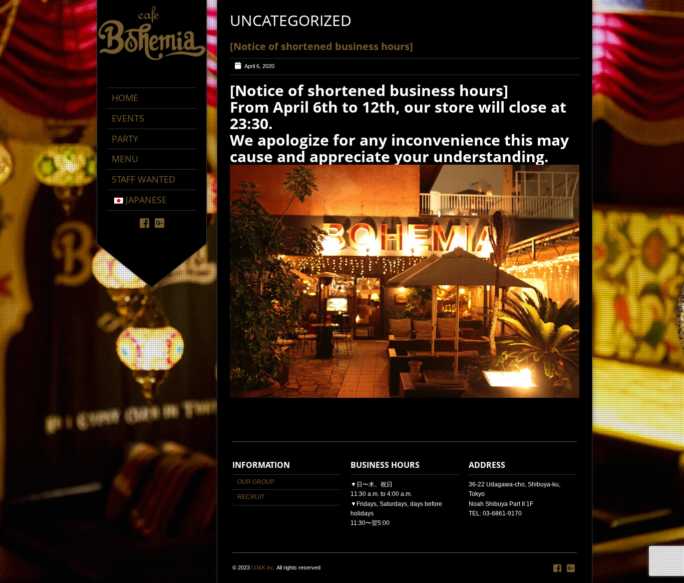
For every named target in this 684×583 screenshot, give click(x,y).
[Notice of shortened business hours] (321, 46)
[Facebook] (144, 222)
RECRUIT (250, 496)
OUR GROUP (255, 481)
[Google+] (159, 222)
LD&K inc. (263, 567)
